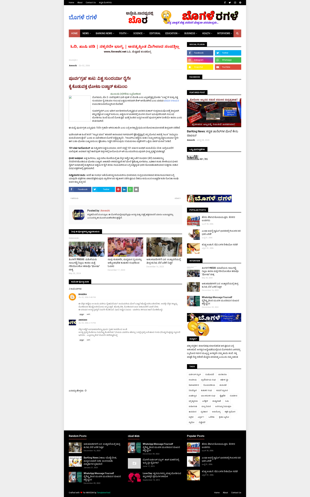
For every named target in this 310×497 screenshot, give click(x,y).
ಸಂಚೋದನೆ (209, 374)
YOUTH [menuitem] (122, 33)
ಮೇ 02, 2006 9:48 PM (87, 297)
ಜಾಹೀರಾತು (193, 406)
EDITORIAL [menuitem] (155, 33)
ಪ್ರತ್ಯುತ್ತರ (81, 314)
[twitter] (230, 2)
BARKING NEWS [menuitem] (104, 33)
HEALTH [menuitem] (206, 33)
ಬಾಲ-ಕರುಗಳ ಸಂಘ (208, 396)
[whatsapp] (228, 60)
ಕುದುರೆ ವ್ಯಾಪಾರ (222, 390)
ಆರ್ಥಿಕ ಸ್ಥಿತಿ (224, 380)
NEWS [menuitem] (86, 33)
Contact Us (91, 2)
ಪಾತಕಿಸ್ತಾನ (193, 396)
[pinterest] (239, 2)
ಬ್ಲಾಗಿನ (191, 417)
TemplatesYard (103, 493)
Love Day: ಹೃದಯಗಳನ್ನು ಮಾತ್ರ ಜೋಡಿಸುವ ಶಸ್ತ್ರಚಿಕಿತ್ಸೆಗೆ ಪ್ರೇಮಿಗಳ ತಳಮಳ (162, 475)
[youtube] (228, 67)
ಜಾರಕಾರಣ (222, 374)
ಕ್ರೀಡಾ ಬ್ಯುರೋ (224, 417)
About (80, 2)
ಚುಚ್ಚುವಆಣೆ (216, 401)
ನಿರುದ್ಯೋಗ (193, 390)
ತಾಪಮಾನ (192, 412)
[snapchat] (200, 67)
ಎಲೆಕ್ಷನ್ (205, 401)
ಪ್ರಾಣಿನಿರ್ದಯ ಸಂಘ (208, 380)
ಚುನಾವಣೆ (223, 385)
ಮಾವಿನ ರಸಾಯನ (171, 100)
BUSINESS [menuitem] (189, 33)
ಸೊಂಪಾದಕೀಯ (209, 385)
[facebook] (224, 2)
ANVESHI (90, 493)
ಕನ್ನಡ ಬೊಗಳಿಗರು (105, 2)
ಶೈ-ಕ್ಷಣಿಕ (222, 396)
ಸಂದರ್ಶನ (233, 396)
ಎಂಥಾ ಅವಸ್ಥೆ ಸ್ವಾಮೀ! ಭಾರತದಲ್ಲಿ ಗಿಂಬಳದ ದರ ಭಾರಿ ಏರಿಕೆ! (221, 232)
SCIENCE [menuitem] (138, 33)
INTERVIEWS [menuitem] (223, 33)
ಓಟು (227, 401)
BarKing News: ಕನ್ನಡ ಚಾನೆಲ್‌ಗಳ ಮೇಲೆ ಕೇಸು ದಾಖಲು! (212, 133)
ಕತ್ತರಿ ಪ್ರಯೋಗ (230, 412)
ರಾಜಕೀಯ (193, 380)
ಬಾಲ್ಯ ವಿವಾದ (206, 406)
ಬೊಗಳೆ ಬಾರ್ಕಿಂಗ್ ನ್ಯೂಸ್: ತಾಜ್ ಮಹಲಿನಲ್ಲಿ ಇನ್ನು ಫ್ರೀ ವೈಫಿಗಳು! (161, 461)
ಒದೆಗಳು (212, 417)
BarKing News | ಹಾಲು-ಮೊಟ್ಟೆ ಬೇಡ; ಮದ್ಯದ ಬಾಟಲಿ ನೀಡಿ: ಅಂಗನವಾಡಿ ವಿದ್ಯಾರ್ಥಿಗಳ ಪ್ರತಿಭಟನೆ (100, 460)
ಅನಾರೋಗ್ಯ (216, 412)
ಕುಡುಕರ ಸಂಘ (206, 390)
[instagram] (235, 2)
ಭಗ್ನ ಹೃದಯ (193, 401)
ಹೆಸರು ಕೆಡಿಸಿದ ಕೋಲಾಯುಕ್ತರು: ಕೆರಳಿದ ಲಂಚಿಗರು (218, 219)
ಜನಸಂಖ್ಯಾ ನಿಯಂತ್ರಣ (223, 406)
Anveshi (73, 65)
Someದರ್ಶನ (194, 385)
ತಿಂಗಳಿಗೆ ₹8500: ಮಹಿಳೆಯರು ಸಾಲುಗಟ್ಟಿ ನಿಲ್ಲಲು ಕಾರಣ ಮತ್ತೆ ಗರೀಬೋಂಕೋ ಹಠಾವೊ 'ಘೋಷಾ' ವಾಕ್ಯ (84, 264)
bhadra (82, 294)
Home (71, 2)
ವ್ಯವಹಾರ (204, 412)
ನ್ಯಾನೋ (191, 422)
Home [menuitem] (74, 33)
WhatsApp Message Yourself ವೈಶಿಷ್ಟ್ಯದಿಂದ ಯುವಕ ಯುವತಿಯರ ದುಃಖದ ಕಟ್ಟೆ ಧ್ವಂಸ (220, 300)
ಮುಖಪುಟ (73, 60)
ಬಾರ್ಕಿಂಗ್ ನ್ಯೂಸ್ (195, 374)
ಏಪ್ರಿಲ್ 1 (201, 417)
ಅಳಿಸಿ (88, 314)
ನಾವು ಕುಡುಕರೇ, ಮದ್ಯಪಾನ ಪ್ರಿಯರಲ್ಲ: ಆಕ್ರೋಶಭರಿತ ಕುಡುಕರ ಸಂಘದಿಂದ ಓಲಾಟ (125, 263)
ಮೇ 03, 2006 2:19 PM (87, 323)
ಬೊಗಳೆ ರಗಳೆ (83, 17)
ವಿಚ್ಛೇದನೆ (202, 422)
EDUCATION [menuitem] (171, 33)
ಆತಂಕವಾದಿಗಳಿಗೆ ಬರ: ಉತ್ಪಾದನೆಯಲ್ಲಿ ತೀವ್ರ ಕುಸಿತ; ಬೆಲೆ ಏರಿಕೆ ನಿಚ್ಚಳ (163, 261)
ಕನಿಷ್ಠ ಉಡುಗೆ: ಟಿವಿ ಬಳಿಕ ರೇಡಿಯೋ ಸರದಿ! (220, 244)
